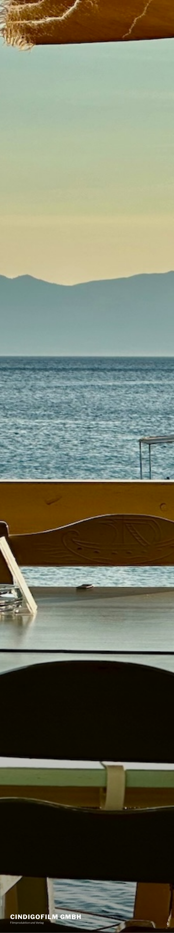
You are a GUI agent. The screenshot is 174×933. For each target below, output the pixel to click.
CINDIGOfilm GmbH (46, 917)
